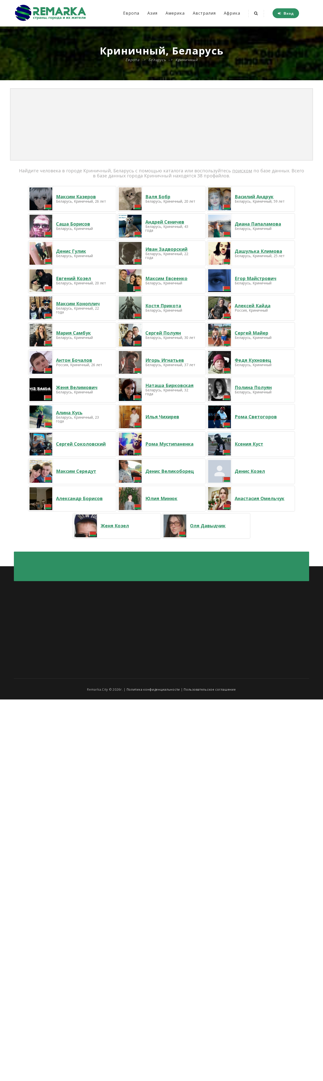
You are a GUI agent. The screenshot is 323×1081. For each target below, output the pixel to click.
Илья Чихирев (162, 417)
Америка (175, 13)
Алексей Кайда (253, 306)
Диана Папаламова (258, 224)
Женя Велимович (76, 387)
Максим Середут (76, 471)
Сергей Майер (251, 333)
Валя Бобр (157, 197)
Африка (232, 13)
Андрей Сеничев (164, 222)
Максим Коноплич (78, 304)
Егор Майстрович (255, 278)
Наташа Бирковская (169, 385)
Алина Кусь (69, 413)
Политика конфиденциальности (153, 689)
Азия (152, 13)
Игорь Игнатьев (164, 360)
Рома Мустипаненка (169, 444)
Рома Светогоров (256, 417)
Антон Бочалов (74, 360)
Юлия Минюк (161, 498)
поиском (242, 171)
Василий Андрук (254, 197)
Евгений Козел (73, 278)
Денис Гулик (71, 251)
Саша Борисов (73, 224)
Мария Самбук (73, 333)
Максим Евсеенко (166, 278)
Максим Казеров (76, 197)
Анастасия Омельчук (259, 498)
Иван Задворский (166, 249)
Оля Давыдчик (208, 526)
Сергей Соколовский (81, 444)
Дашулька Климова (258, 251)
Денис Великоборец (169, 471)
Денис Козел (250, 471)
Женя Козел (115, 526)
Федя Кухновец (253, 360)
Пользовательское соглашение (210, 689)
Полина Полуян (253, 387)
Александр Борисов (79, 498)
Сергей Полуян (163, 333)
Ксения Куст (249, 444)
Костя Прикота (163, 306)
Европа (131, 13)
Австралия (204, 13)
